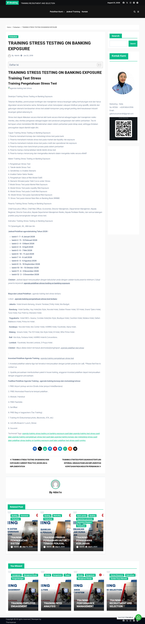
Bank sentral (81, 516)
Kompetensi (57, 575)
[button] (138, 11)
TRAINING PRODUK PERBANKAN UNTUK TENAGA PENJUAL (55, 540)
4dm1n (16, 55)
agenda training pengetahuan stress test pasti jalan (33, 437)
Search (116, 36)
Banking (15, 516)
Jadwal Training (73, 11)
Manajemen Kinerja (85, 578)
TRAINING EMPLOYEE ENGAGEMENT (23, 605)
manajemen (16, 575)
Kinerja (47, 575)
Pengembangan (18, 578)
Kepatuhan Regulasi (84, 522)
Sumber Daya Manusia (119, 578)
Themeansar (11, 622)
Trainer (67, 575)
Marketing (57, 516)
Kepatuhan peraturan (85, 519)
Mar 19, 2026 (28, 547)
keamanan (24, 516)
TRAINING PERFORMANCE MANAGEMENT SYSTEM (85, 605)
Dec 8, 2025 (60, 547)
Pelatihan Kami (56, 11)
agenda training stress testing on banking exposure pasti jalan (47, 433)
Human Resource (117, 575)
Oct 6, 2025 (92, 547)
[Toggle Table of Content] (97, 65)
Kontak (85, 11)
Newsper (35, 619)
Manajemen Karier (30, 575)
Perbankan (13, 37)
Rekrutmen (130, 575)
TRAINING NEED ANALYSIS (53, 605)
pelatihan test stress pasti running (72, 440)
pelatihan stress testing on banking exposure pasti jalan (35, 440)
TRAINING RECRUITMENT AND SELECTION (121, 603)
